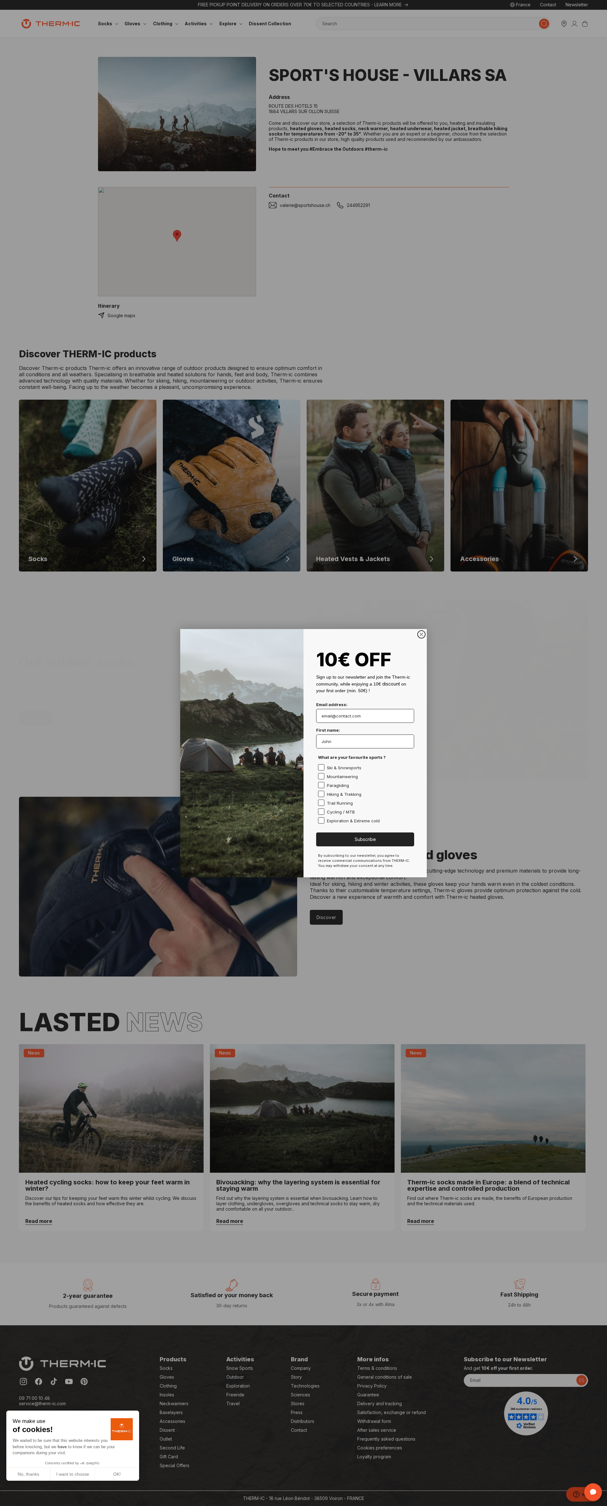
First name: (328, 730)
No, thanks (28, 1474)
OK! (117, 1474)
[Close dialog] (421, 634)
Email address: (331, 704)
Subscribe (365, 839)
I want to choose (72, 1474)
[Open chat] (593, 1492)
